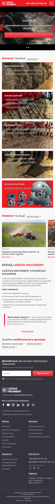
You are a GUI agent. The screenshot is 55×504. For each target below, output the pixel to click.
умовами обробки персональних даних (29, 378)
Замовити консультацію (12, 344)
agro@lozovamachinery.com (41, 462)
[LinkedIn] (18, 405)
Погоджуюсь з (24, 378)
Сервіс (5, 440)
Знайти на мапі (8, 347)
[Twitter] (23, 405)
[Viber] (34, 468)
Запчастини (8, 433)
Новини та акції (9, 459)
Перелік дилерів (34, 344)
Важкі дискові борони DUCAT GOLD (24, 74)
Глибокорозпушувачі (39, 437)
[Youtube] (8, 405)
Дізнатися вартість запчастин (19, 188)
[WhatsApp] (38, 468)
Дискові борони (37, 426)
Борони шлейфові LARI (17, 107)
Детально (29, 35)
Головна (6, 426)
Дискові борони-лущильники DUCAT (25, 70)
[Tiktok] (28, 405)
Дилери (6, 469)
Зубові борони (36, 430)
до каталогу (32, 59)
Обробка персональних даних (17, 414)
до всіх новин (33, 216)
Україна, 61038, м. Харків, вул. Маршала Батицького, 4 (41, 480)
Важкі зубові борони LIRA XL (20, 103)
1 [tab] (27, 48)
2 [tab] (29, 48)
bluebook (35, 500)
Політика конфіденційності (15, 411)
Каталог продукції (11, 430)
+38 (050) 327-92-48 (36, 3)
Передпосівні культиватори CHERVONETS (27, 129)
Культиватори (36, 433)
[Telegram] (33, 405)
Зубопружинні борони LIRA (20, 99)
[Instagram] (13, 405)
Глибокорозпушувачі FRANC (20, 158)
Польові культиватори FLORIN (21, 133)
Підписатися (43, 373)
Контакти (6, 447)
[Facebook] (3, 405)
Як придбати (8, 437)
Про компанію (9, 443)
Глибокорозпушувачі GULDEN (21, 162)
